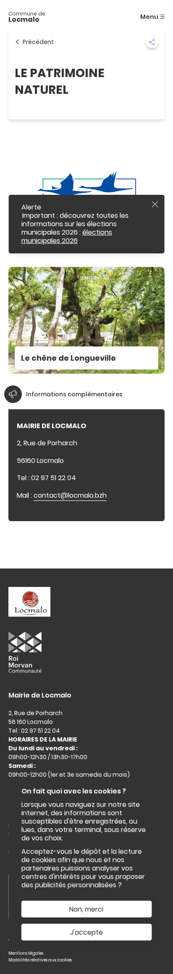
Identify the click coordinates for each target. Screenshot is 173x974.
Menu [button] (149, 17)
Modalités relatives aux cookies (40, 960)
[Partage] (152, 42)
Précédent (38, 42)
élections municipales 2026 (66, 236)
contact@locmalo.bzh (70, 495)
